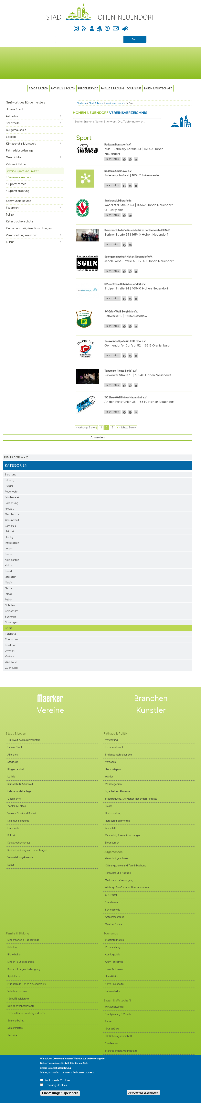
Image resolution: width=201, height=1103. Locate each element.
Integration (12, 542)
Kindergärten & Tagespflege (23, 939)
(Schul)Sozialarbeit (18, 998)
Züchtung (11, 667)
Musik (8, 582)
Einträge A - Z (16, 457)
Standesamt (112, 902)
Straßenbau (111, 1043)
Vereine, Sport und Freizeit (23, 170)
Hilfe (107, 26)
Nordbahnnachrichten (117, 820)
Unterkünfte (111, 976)
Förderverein (12, 497)
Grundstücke (112, 1028)
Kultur (10, 242)
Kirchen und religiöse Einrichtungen (29, 228)
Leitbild (11, 137)
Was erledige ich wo (116, 858)
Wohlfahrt (11, 662)
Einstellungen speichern (60, 1093)
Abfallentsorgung (114, 916)
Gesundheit (12, 520)
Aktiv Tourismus (114, 961)
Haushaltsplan (113, 769)
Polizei (10, 214)
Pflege (8, 594)
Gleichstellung (113, 813)
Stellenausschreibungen (118, 754)
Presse (124, 26)
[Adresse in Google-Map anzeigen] (124, 159)
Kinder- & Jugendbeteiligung (23, 969)
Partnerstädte (112, 991)
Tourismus (11, 639)
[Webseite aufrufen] (130, 159)
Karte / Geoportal (114, 983)
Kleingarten (12, 559)
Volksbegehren (113, 784)
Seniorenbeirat (15, 1020)
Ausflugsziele (112, 954)
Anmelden (92, 26)
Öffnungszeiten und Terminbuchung (125, 865)
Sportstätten (17, 184)
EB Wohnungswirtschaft (118, 1036)
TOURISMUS (133, 88)
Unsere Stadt (15, 109)
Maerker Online (113, 924)
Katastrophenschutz (19, 221)
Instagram (76, 26)
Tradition (10, 645)
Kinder (9, 554)
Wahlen (109, 776)
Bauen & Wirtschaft (158, 88)
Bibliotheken (14, 954)
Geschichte (13, 157)
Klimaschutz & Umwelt (21, 143)
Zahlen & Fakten (16, 164)
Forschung (11, 503)
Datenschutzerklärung (59, 1068)
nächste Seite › (127, 427)
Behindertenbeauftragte (20, 1005)
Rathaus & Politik (63, 88)
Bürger (9, 486)
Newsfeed (84, 26)
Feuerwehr (12, 208)
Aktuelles (12, 116)
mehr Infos (112, 158)
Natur (8, 588)
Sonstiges (11, 622)
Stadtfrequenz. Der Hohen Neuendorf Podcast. (131, 798)
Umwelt (10, 650)
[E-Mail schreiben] (136, 159)
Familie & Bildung (112, 88)
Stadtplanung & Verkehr (118, 1014)
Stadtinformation (114, 939)
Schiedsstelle (112, 909)
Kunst (8, 571)
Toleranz (10, 633)
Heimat (9, 531)
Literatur (10, 577)
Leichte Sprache (99, 26)
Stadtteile (12, 123)
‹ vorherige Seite (85, 427)
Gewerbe (10, 525)
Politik (8, 599)
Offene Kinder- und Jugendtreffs (26, 1013)
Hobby (9, 537)
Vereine (50, 710)
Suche (135, 39)
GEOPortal (111, 894)
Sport (8, 628)
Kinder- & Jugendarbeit (20, 961)
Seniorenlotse (15, 1027)
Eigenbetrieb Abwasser (118, 791)
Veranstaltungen (114, 947)
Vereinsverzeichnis (19, 177)
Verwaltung (111, 739)
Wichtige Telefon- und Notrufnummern (127, 887)
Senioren (10, 616)
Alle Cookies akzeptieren (143, 1092)
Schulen (10, 605)
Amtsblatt (110, 828)
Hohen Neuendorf (110, 113)
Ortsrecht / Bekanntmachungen (123, 835)
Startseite (82, 103)
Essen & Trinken (114, 969)
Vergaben (110, 761)
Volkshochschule (17, 991)
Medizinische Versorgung (119, 880)
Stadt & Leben (38, 88)
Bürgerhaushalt (16, 130)
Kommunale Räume (18, 201)
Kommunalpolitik (114, 747)
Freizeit (9, 508)
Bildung (9, 480)
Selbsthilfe (11, 611)
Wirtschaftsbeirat (114, 1006)
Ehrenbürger (112, 842)
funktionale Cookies (57, 1080)
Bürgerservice (88, 88)
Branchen (151, 698)
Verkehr (9, 656)
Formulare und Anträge (118, 872)
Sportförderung (18, 191)
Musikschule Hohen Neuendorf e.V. (27, 983)
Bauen (108, 1021)
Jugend (9, 548)
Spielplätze (13, 976)
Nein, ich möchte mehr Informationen (67, 1072)
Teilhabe (12, 1035)
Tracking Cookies (56, 1085)
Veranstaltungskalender (21, 235)
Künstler (151, 710)
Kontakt (116, 26)
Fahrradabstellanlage (19, 150)
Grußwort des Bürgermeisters (25, 102)
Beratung (10, 474)
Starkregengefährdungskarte (121, 1050)
